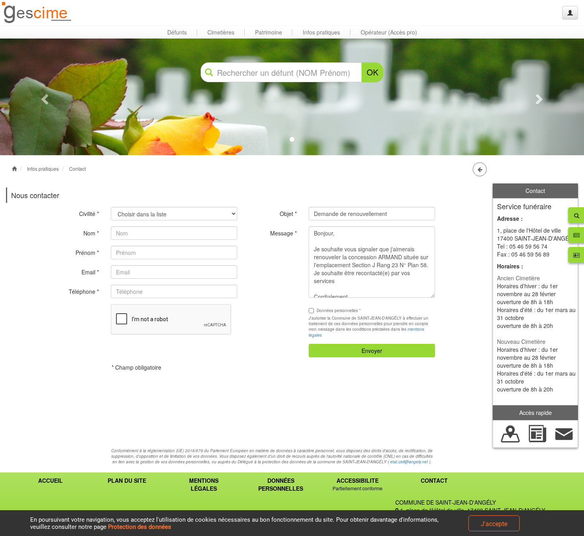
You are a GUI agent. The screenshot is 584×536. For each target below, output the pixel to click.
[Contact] (564, 433)
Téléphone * (84, 291)
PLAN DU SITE (127, 480)
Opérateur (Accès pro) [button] (389, 32)
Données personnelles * (339, 310)
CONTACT (434, 480)
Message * (283, 233)
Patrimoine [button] (268, 32)
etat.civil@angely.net (409, 462)
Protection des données (139, 526)
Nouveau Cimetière (521, 341)
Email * (90, 272)
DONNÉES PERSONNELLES (280, 484)
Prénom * (87, 252)
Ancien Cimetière (518, 278)
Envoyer (372, 351)
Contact (77, 168)
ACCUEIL (50, 480)
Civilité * (89, 214)
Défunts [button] (177, 32)
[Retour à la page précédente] (480, 169)
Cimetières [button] (220, 32)
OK (372, 72)
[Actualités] (537, 433)
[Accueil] (37, 13)
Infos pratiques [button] (321, 32)
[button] (44, 97)
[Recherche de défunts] (510, 433)
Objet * (288, 214)
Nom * (91, 233)
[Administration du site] (570, 12)
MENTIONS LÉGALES (204, 484)
